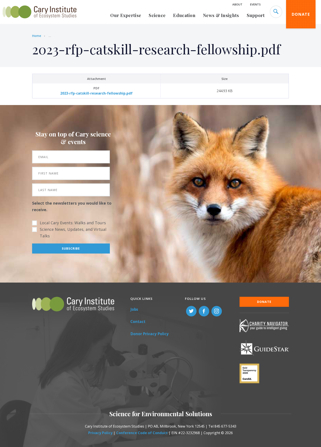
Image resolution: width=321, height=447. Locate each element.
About (237, 4)
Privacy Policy (100, 432)
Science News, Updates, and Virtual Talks (73, 232)
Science (157, 15)
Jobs (134, 309)
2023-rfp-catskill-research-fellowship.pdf (96, 93)
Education (184, 15)
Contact (137, 321)
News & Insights (221, 15)
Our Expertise (125, 15)
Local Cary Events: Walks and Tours (73, 222)
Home (36, 36)
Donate (301, 14)
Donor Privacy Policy (149, 333)
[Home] (39, 20)
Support (256, 15)
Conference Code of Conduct (142, 432)
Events (255, 4)
